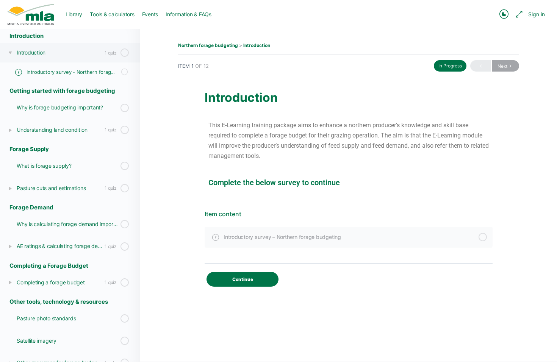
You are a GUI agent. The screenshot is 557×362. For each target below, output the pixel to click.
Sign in (536, 14)
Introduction (256, 45)
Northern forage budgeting (208, 45)
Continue (242, 279)
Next (502, 66)
